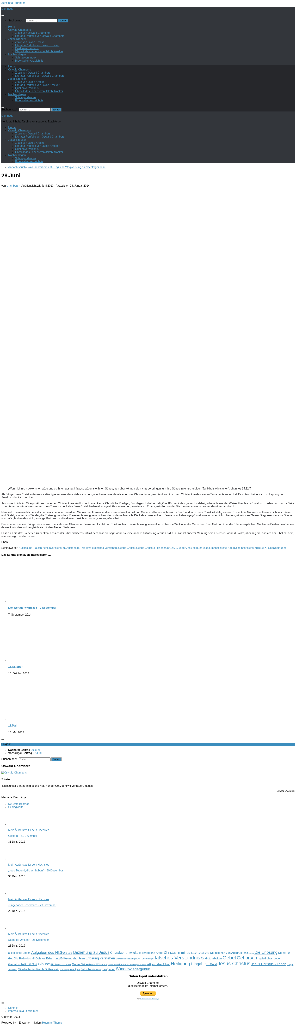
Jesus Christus (128, 547)
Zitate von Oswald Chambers (32, 32)
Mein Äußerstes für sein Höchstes (28, 830)
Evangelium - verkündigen (141, 958)
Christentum (57, 547)
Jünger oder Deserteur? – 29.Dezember (32, 905)
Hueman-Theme (52, 1022)
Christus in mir (175, 952)
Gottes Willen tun (97, 964)
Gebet (229, 957)
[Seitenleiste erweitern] (2, 739)
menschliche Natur (222, 547)
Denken (250, 953)
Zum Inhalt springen (13, 2)
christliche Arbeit (152, 952)
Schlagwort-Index (25, 57)
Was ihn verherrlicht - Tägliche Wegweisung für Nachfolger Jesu (67, 167)
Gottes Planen (65, 965)
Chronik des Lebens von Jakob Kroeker (39, 51)
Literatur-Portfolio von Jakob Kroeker (37, 45)
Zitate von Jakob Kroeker (30, 42)
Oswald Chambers (19, 29)
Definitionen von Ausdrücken (228, 952)
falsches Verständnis (106, 547)
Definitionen (203, 953)
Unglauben (280, 547)
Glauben (55, 964)
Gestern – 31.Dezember (22, 835)
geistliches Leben (270, 958)
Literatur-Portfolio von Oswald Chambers (39, 35)
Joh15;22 (171, 547)
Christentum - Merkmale (79, 547)
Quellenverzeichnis (27, 48)
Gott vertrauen (125, 964)
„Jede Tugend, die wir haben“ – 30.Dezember (35, 870)
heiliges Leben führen (158, 964)
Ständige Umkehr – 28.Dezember (28, 939)
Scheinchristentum (245, 547)
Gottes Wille (80, 964)
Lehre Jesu (204, 547)
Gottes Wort (113, 965)
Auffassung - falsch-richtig (34, 547)
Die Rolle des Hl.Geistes (29, 958)
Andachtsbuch (17, 167)
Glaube (44, 964)
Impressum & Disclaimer (23, 1011)
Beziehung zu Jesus (91, 952)
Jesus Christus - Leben (268, 964)
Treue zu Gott (265, 547)
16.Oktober (15, 666)
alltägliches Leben (19, 952)
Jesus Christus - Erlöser (151, 547)
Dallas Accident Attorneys (149, 999)
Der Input (7, 8)
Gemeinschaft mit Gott (22, 964)
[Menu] (2, 15)
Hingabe (198, 964)
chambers (12, 185)
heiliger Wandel (139, 965)
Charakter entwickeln (125, 952)
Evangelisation (122, 959)
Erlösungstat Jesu (72, 958)
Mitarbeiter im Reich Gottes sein (38, 969)
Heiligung (180, 963)
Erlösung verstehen (100, 958)
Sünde (122, 968)
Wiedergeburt (139, 969)
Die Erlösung (266, 952)
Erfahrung (53, 958)
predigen (75, 969)
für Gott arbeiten (211, 958)
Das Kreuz (192, 953)
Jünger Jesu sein (187, 547)
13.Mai (12, 725)
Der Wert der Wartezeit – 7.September (32, 607)
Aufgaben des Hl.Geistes (51, 952)
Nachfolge (65, 969)
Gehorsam (247, 957)
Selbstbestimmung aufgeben (98, 969)
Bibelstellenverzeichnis (29, 60)
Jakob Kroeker (17, 39)
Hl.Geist (211, 964)
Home (12, 26)
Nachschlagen (17, 54)
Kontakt (12, 1007)
